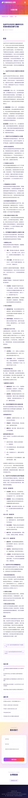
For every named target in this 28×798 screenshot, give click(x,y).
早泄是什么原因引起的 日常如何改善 (10, 705)
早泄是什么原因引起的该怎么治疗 (10, 708)
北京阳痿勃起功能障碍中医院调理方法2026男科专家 (13, 669)
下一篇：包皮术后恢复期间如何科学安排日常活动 (13, 652)
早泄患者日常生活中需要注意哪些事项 (11, 716)
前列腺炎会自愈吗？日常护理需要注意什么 (12, 701)
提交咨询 (14, 759)
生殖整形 (11, 16)
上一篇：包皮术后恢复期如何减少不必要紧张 (14, 645)
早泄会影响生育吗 (7, 712)
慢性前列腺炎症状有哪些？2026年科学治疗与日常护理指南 (13, 685)
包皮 (15, 16)
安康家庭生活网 (10, 2)
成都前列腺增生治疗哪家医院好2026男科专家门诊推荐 (13, 679)
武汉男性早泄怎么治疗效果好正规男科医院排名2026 (13, 674)
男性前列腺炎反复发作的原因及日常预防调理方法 (13, 689)
